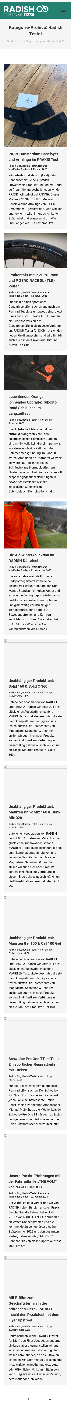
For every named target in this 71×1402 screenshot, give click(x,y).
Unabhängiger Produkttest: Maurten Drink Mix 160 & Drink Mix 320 (34, 812)
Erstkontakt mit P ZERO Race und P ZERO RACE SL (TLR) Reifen (33, 280)
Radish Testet (29, 165)
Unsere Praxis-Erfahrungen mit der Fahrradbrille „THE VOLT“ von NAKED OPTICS (35, 1181)
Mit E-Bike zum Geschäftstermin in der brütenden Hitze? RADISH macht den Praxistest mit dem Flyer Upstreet (34, 1308)
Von (18, 169)
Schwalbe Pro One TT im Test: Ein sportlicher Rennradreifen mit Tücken (34, 1064)
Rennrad (42, 165)
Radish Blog (15, 165)
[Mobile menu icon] (63, 10)
